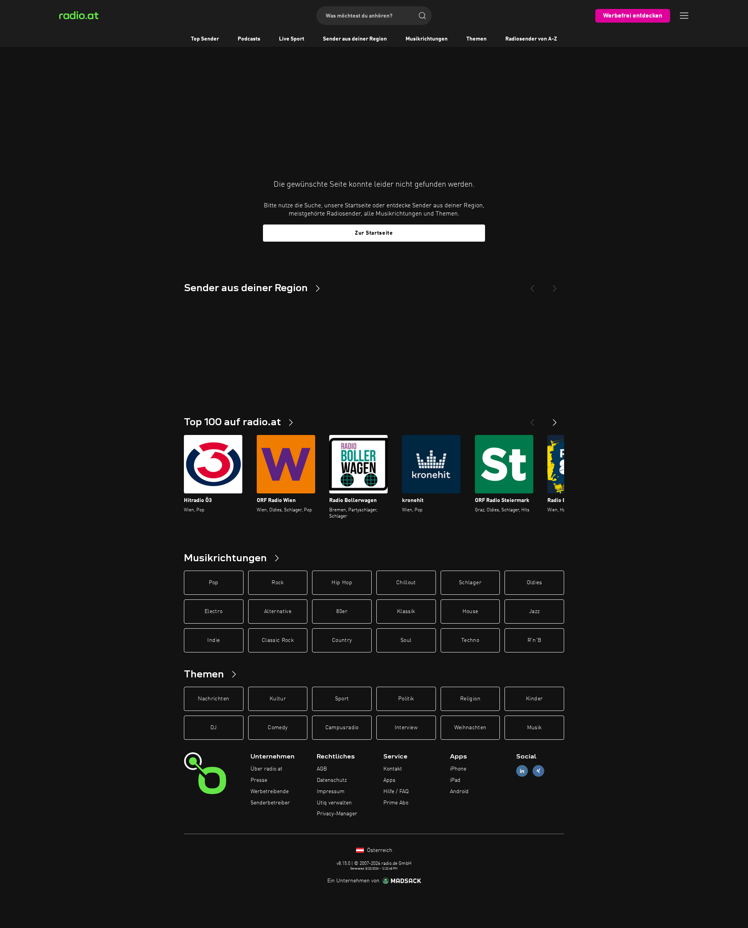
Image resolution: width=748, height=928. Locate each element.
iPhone (458, 769)
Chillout (406, 582)
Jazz (534, 611)
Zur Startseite (374, 233)
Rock (278, 582)
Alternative (277, 611)
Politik (406, 699)
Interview (406, 727)
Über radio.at (266, 769)
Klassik (406, 611)
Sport (342, 699)
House (470, 611)
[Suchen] (422, 15)
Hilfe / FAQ (396, 791)
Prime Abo (395, 803)
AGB (322, 769)
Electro (213, 611)
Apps (389, 780)
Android (459, 791)
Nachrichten (213, 699)
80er (341, 611)
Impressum (330, 791)
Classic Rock (278, 640)
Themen (476, 39)
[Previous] (532, 285)
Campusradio (342, 727)
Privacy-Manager (337, 814)
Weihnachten (470, 727)
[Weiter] (554, 419)
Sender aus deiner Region (355, 39)
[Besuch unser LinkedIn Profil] (522, 771)
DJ (213, 727)
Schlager (470, 582)
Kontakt (392, 769)
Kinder (534, 699)
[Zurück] (532, 419)
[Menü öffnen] (684, 15)
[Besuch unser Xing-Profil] (538, 771)
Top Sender (205, 39)
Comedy (278, 727)
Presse (259, 780)
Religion (470, 699)
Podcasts (249, 39)
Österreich (378, 850)
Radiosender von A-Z (531, 39)
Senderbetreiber (270, 803)
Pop (214, 582)
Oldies (534, 582)
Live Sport (291, 39)
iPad (455, 780)
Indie (213, 640)
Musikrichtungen (427, 39)
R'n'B (534, 640)
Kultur (278, 699)
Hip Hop (342, 582)
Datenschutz (332, 780)
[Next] (554, 285)
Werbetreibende (270, 791)
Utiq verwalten (334, 803)
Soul (405, 640)
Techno (470, 640)
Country (342, 640)
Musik (534, 727)
